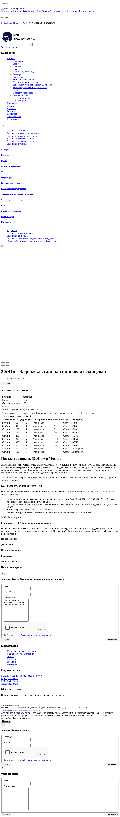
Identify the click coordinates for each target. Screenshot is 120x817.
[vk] (8, 700)
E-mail (7, 742)
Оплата (10, 656)
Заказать (6, 384)
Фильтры (17, 74)
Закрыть (6, 640)
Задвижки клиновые (17, 130)
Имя (6, 586)
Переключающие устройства (27, 82)
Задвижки (18, 61)
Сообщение (9, 597)
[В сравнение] (7, 364)
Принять (6, 721)
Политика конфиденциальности (23, 651)
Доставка (11, 659)
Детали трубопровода (24, 71)
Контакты (12, 664)
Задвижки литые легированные (23, 133)
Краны (16, 69)
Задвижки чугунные (17, 144)
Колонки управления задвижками (30, 87)
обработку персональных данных (36, 635)
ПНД (15, 90)
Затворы (17, 64)
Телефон (8, 591)
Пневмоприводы (21, 98)
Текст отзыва (10, 786)
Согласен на (30, 635)
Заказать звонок (9, 47)
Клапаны (17, 66)
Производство (20, 100)
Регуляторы (18, 77)
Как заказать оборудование (20, 654)
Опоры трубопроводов (24, 92)
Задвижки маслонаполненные (22, 141)
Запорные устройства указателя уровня (32, 85)
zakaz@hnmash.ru (9, 683)
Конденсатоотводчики (24, 79)
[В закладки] (3, 364)
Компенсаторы (20, 95)
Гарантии (12, 662)
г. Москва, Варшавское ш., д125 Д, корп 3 (21, 676)
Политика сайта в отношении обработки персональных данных (20, 710)
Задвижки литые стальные (20, 138)
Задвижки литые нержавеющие (22, 136)
